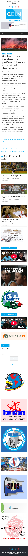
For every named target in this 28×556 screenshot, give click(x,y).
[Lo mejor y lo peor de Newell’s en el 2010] (14, 185)
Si (3, 352)
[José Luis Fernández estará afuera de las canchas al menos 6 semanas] (14, 162)
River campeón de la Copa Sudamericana (10, 220)
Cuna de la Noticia (18, 71)
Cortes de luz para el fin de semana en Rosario (13, 141)
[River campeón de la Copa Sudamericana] (14, 206)
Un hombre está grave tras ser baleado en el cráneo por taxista (12, 150)
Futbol (4, 53)
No (4, 354)
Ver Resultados (14, 365)
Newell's (9, 53)
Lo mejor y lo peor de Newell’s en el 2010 (13, 197)
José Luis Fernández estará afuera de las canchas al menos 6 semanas (14, 176)
